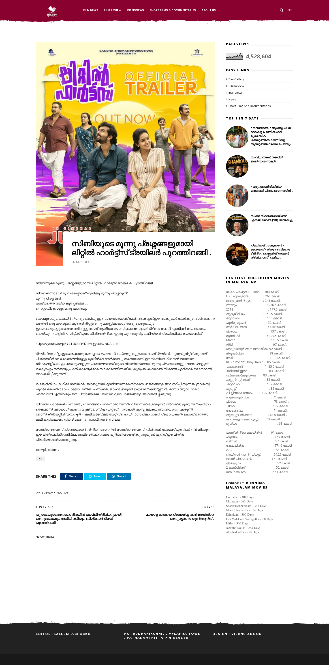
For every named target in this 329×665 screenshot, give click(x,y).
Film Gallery (236, 79)
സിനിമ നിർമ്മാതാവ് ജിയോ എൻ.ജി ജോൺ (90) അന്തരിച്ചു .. (271, 220)
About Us (208, 10)
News (232, 99)
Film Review (112, 10)
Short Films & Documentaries (173, 10)
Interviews (135, 10)
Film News (90, 10)
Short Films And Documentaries (250, 106)
